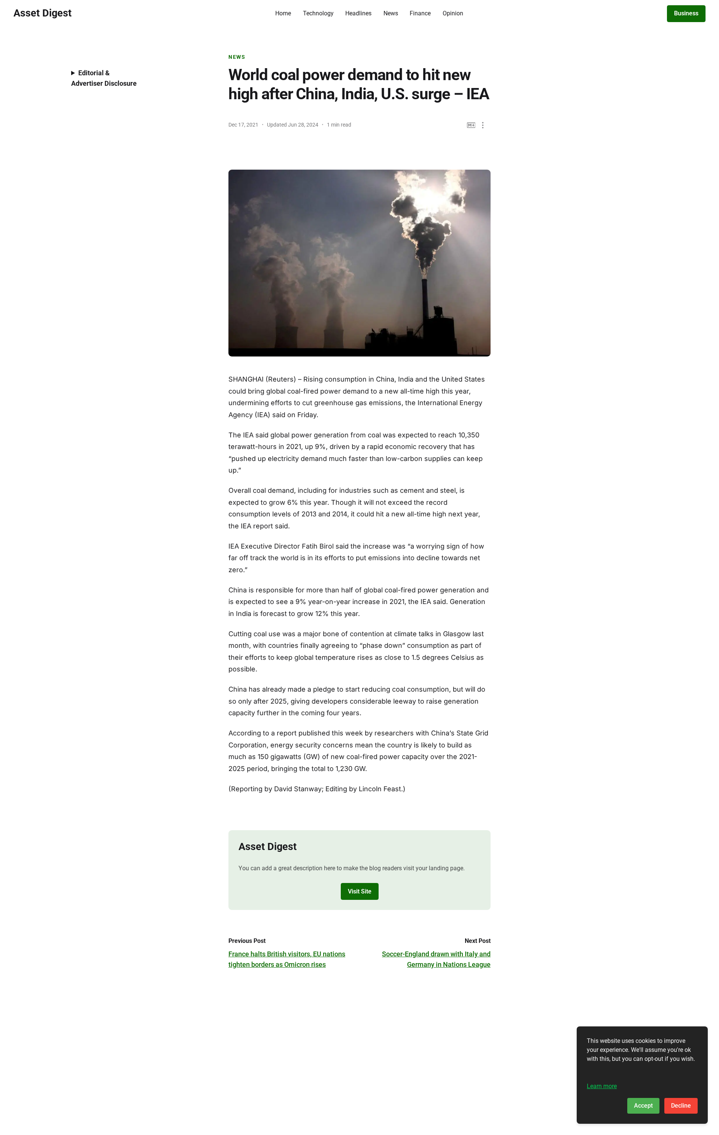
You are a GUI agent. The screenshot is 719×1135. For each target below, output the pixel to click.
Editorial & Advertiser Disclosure (104, 78)
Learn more (602, 1086)
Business (686, 13)
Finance (420, 13)
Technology (318, 13)
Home (283, 13)
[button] (483, 125)
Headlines (358, 13)
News (390, 13)
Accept (643, 1105)
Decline (681, 1105)
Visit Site (359, 891)
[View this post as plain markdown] (471, 125)
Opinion (453, 13)
